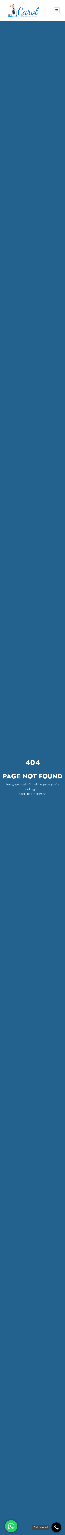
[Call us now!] (56, 1527)
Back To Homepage (32, 794)
